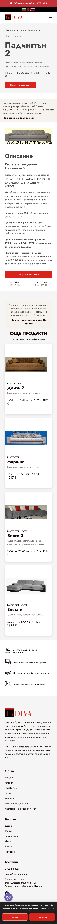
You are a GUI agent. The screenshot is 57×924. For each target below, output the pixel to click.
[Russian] (33, 9)
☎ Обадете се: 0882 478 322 (28, 3)
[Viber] (8, 897)
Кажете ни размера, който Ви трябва (28, 321)
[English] (29, 9)
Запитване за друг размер (19, 117)
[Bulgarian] (24, 9)
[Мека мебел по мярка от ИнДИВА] (14, 17)
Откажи (15, 916)
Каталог (20, 30)
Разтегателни (15, 36)
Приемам (42, 916)
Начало (9, 30)
